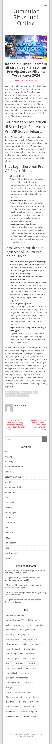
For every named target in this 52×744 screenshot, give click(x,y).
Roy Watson (20, 405)
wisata (7, 558)
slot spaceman (12, 706)
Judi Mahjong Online (14, 487)
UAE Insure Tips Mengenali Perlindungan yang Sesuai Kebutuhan (25, 593)
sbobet (8, 517)
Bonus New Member (14, 467)
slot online (23, 396)
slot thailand (28, 706)
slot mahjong (31, 697)
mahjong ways (11, 492)
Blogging (33, 81)
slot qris (22, 701)
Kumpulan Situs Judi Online (26, 17)
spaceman (10, 711)
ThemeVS (29, 736)
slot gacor (28, 682)
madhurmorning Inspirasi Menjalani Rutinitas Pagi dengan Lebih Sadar (25, 571)
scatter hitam (11, 522)
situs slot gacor (13, 658)
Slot (6, 528)
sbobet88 (36, 644)
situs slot (30, 653)
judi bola (40, 625)
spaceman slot (12, 716)
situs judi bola (29, 649)
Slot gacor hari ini (14, 697)
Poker (7, 497)
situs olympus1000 (14, 653)
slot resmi (34, 701)
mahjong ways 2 (30, 639)
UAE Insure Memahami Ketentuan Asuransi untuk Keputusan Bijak (24, 586)
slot (35, 392)
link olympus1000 (27, 629)
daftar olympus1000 (15, 620)
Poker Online (10, 502)
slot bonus (25, 673)
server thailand (13, 649)
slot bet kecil (11, 673)
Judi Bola (9, 482)
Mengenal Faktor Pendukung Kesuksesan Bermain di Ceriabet (23, 600)
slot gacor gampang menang (19, 692)
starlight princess (30, 716)
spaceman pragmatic (28, 711)
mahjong (10, 634)
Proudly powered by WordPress (22, 734)
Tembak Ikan (10, 543)
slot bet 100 (10, 533)
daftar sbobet (34, 620)
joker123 (29, 625)
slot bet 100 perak (14, 668)
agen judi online (12, 392)
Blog (7, 451)
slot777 (9, 663)
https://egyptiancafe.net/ (16, 89)
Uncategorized (11, 553)
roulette (8, 507)
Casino (8, 472)
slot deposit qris (13, 682)
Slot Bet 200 (31, 668)
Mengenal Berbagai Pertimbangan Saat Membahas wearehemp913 (22, 578)
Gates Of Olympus (13, 477)
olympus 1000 (12, 644)
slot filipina (10, 396)
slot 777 (19, 663)
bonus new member (15, 615)
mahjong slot (23, 634)
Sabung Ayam (11, 512)
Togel (7, 548)
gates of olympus (13, 625)
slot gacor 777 (12, 687)
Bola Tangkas (10, 462)
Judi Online (26, 392)
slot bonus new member (17, 677)
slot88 (7, 538)
